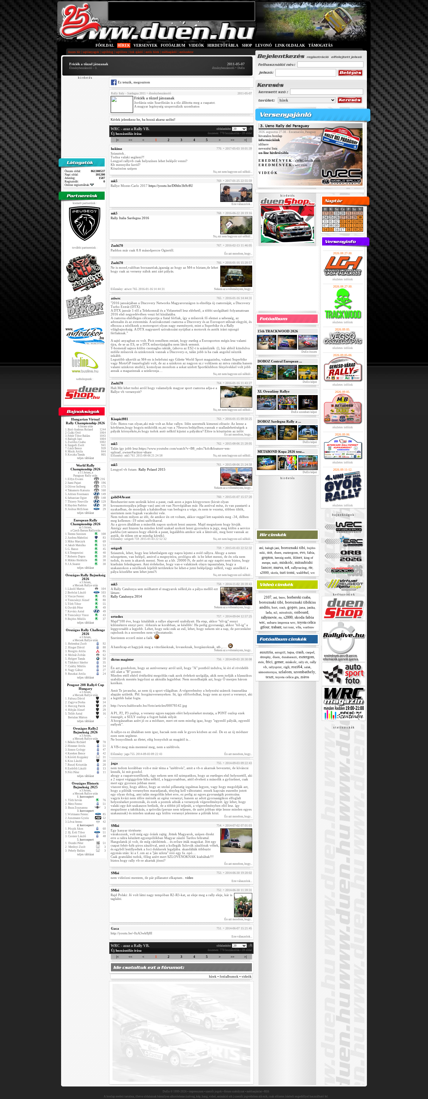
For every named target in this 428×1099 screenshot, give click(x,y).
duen (277, 552)
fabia (310, 552)
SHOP (247, 45)
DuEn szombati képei (303, 412)
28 (348, 217)
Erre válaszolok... (242, 204)
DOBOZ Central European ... (280, 361)
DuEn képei (309, 381)
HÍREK (123, 45)
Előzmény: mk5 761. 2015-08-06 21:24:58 (137, 455)
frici (269, 661)
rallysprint (275, 667)
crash (282, 607)
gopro (292, 607)
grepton (267, 557)
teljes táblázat (85, 458)
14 (325, 229)
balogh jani (272, 548)
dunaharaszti (289, 657)
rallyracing (299, 567)
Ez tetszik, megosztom (133, 82)
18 (331, 213)
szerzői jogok (214, 1091)
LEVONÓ (264, 45)
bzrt (274, 607)
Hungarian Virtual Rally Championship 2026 (85, 421)
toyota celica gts (287, 677)
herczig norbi (283, 557)
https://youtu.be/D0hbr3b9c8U (171, 186)
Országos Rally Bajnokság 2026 (85, 577)
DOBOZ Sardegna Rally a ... (279, 421)
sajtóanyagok (91, 52)
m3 (275, 612)
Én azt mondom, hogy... (238, 253)
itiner (297, 557)
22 (354, 213)
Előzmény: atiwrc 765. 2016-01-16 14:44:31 (138, 289)
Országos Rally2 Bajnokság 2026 (85, 730)
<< (130, 140)
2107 (267, 597)
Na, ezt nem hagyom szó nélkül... (232, 171)
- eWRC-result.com (289, 161)
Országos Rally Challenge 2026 (85, 632)
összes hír (74, 52)
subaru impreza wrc (281, 622)
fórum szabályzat (234, 1091)
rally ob (303, 662)
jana (302, 607)
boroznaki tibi (293, 547)
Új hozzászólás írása (126, 133)
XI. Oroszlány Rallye (274, 391)
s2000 (264, 572)
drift (269, 552)
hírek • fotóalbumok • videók (230, 976)
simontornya (267, 672)
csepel (309, 652)
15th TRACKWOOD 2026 (278, 331)
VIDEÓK (196, 45)
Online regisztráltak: (77, 185)
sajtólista (121, 52)
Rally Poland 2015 (151, 469)
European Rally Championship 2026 (85, 522)
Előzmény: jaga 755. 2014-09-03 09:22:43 (136, 754)
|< (117, 140)
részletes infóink (342, 279)
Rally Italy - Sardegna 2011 (128, 93)
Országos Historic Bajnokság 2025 (85, 785)
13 (360, 225)
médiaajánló (169, 52)
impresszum (196, 1091)
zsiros (304, 677)
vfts (298, 627)
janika (311, 607)
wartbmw (308, 627)
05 (354, 221)
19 (354, 229)
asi (261, 548)
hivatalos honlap (270, 136)
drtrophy (265, 657)
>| (245, 140)
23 (360, 213)
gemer (279, 662)
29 (354, 217)
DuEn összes (309, 351)
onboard (301, 612)
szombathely (304, 671)
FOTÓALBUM (173, 45)
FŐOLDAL (105, 45)
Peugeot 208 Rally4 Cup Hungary (85, 686)
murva (278, 567)
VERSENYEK (145, 45)
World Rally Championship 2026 (85, 467)
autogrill (280, 652)
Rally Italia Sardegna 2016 (130, 218)
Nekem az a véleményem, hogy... (233, 289)
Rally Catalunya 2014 (126, 596)
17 (325, 213)
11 (348, 225)
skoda (274, 572)
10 (342, 225)
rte (310, 567)
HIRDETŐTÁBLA (222, 45)
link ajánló (136, 52)
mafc (275, 562)
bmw (282, 597)
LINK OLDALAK (290, 45)
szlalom (285, 671)
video (189, 878)
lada (269, 612)
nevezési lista (267, 149)
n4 (287, 567)
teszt (270, 676)
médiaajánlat (254, 1091)
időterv (263, 144)
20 (360, 229)
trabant (276, 627)
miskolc (286, 562)
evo (302, 552)
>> (232, 140)
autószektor (186, 52)
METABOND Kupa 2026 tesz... (281, 451)
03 (342, 221)
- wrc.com (282, 165)
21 (348, 213)
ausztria (266, 652)
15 (331, 229)
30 (360, 217)
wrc (313, 572)
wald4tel (302, 572)
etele (261, 662)
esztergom (290, 552)
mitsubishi (285, 612)
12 (354, 225)
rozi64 (296, 666)
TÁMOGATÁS (320, 45)
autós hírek (152, 52)
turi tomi (287, 572)
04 (348, 221)
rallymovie (269, 617)
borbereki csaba (298, 597)
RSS (266, 1091)
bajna (290, 652)
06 (360, 221)
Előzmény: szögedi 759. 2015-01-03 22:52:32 (139, 539)
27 (342, 217)
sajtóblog (107, 52)
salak (307, 667)
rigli (287, 667)
